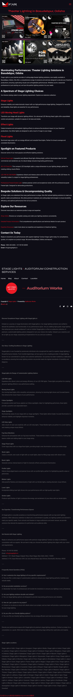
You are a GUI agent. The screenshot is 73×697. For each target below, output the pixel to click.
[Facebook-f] (60, 306)
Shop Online (5, 216)
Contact (24, 278)
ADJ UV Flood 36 (6, 166)
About (16, 278)
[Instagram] (67, 306)
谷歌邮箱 (17, 695)
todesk (28, 695)
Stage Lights (7, 100)
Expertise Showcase (7, 227)
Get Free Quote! (11, 288)
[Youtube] (71, 306)
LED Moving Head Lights (12, 112)
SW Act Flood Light (7, 158)
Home (3, 278)
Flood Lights (7, 136)
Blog (9, 278)
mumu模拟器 (10, 695)
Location (34, 278)
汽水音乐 (3, 695)
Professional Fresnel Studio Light (11, 183)
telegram (23, 695)
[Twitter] (64, 306)
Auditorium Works (44, 288)
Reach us (4, 304)
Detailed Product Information (10, 221)
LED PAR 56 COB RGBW (8, 175)
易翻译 (32, 695)
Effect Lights (7, 124)
